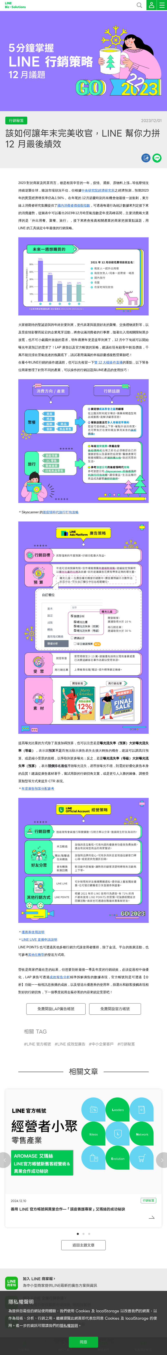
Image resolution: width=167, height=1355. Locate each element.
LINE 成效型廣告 (71, 1044)
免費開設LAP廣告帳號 (55, 1009)
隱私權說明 (69, 1326)
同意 (83, 1342)
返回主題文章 (83, 1245)
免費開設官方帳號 (115, 1009)
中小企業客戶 (103, 1044)
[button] (78, 1234)
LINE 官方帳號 (39, 1044)
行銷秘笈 (127, 1044)
